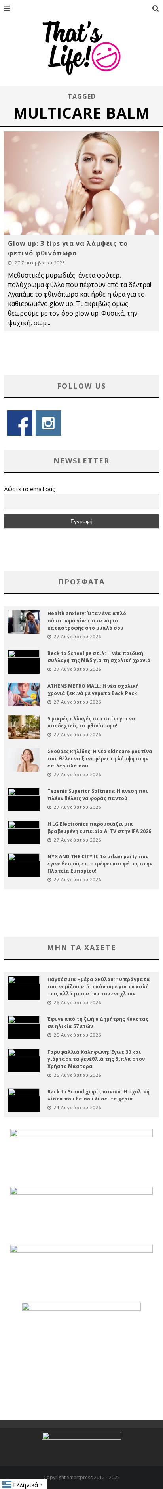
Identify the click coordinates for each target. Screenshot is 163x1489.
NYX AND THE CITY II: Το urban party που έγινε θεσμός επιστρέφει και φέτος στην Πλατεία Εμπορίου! (99, 863)
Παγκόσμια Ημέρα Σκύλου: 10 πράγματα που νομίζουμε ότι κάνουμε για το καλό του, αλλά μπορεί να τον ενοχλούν (98, 986)
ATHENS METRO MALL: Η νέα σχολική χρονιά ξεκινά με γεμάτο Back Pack (93, 690)
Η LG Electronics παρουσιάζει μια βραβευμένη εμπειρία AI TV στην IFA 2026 (99, 827)
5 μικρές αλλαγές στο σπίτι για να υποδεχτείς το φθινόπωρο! (91, 722)
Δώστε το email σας (29, 489)
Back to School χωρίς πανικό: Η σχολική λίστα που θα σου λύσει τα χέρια (98, 1095)
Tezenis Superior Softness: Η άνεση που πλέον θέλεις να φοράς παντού (98, 795)
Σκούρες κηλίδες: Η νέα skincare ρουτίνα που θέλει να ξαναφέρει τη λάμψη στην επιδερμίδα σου (99, 758)
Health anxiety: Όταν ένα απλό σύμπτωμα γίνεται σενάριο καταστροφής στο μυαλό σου (86, 620)
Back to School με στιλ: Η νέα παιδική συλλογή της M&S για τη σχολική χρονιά (99, 657)
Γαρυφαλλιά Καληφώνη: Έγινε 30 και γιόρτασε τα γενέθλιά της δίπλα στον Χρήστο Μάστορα (96, 1059)
